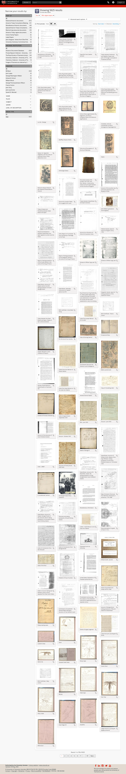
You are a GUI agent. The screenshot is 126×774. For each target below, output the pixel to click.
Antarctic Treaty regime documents (16, 32)
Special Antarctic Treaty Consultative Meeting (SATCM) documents (25, 28)
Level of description (13, 107)
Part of (9, 15)
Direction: (109, 24)
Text (7, 117)
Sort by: (95, 24)
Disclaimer (21, 771)
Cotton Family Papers (12, 35)
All (6, 18)
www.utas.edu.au (44, 765)
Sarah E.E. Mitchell (11, 92)
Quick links (113, 2)
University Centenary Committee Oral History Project (21, 42)
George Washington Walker (14, 76)
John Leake (9, 73)
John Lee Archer (10, 90)
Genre (8, 104)
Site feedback (46, 771)
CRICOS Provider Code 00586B (47, 769)
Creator (9, 66)
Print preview (41, 24)
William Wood (10, 80)
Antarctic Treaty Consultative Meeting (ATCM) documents (22, 23)
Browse (26, 2)
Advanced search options (77, 19)
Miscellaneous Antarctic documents (16, 25)
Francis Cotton (10, 85)
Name (8, 95)
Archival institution (13, 45)
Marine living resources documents (16, 30)
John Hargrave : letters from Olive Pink (17, 39)
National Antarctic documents (14, 21)
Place (8, 98)
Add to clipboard (53, 55)
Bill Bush (8, 71)
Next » (92, 756)
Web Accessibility (36, 771)
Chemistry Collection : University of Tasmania (19, 60)
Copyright (14, 771)
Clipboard (108, 2)
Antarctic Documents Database (15, 50)
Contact (7, 771)
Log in (120, 2)
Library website (33, 765)
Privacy (28, 771)
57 (87, 756)
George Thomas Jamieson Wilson (15, 83)
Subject (9, 101)
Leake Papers (10, 37)
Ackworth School (11, 78)
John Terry (9, 87)
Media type (10, 111)
